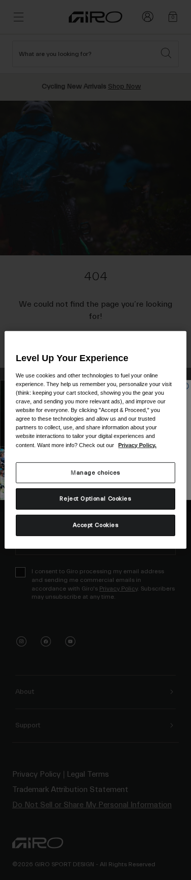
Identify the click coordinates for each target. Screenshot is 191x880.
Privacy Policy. (137, 445)
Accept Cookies (96, 525)
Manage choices (95, 472)
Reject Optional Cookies (95, 498)
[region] (95, 440)
